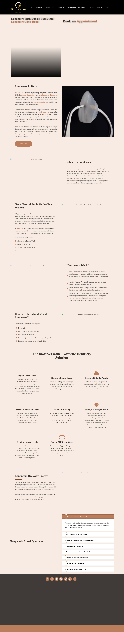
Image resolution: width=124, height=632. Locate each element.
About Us (39, 7)
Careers (92, 7)
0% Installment (82, 7)
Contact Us (100, 7)
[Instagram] (52, 579)
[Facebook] (47, 579)
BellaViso (18, 93)
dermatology (31, 95)
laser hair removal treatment (48, 95)
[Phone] (65, 579)
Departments (49, 7)
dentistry (23, 95)
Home (31, 7)
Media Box (61, 7)
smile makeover (44, 112)
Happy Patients (71, 7)
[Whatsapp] (61, 579)
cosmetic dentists (39, 102)
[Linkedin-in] (70, 579)
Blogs (107, 7)
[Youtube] (56, 579)
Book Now (23, 143)
